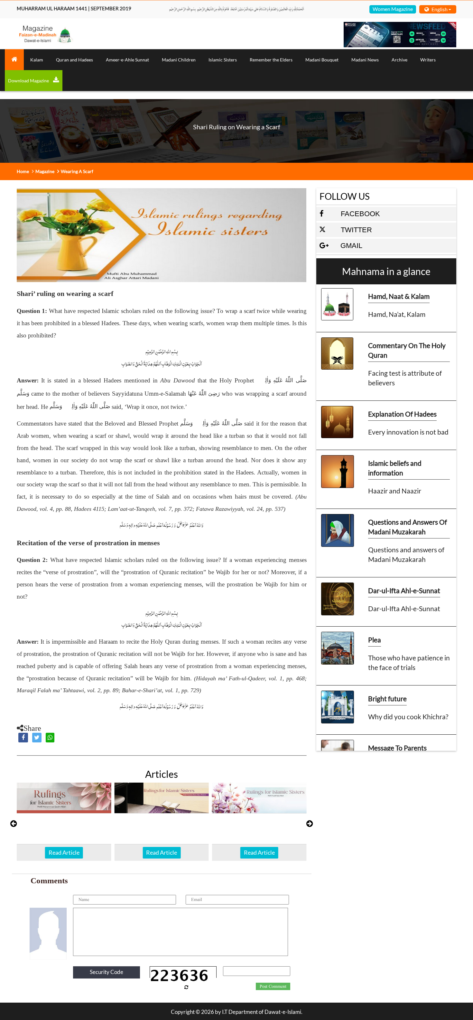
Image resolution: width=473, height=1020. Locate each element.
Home (23, 171)
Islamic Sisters (223, 59)
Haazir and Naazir (394, 491)
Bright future (387, 698)
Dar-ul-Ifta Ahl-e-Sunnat (404, 590)
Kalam (36, 59)
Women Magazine (393, 9)
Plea (374, 640)
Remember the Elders (271, 59)
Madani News (365, 59)
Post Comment (273, 986)
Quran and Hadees (74, 59)
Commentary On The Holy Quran (407, 350)
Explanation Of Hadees (402, 414)
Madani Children (179, 59)
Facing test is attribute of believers (405, 378)
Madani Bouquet (322, 59)
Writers (428, 59)
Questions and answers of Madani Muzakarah (406, 554)
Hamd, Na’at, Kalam (396, 314)
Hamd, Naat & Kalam (399, 296)
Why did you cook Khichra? (408, 716)
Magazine (44, 171)
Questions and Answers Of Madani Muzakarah (407, 527)
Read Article (64, 852)
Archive (399, 59)
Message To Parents (397, 748)
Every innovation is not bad (408, 432)
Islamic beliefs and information (395, 468)
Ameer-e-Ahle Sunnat (127, 59)
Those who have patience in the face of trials (409, 662)
